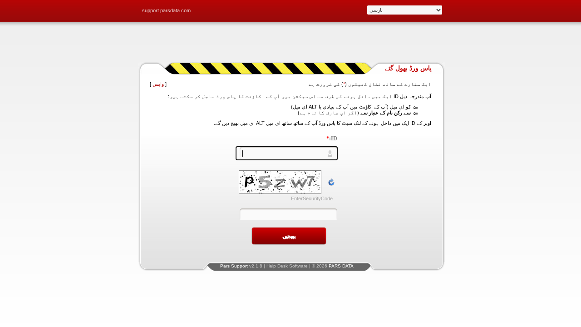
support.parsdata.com (166, 10)
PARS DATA (341, 265)
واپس (158, 84)
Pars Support (234, 265)
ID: (331, 138)
